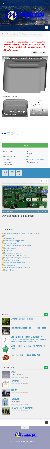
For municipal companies (12, 253)
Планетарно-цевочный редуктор (25, 355)
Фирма (14, 390)
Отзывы (14, 372)
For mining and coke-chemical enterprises (18, 246)
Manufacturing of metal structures (15, 255)
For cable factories (10, 248)
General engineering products (14, 241)
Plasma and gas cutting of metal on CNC (17, 263)
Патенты (15, 381)
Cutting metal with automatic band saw (17, 267)
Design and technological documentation (17, 258)
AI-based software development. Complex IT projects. (21, 233)
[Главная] (2, 34)
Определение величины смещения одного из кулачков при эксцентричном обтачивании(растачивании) (28, 339)
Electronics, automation (12, 236)
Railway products (10, 243)
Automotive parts (9, 238)
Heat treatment (9, 270)
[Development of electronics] (25, 197)
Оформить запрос (38, 52)
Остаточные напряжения (22, 319)
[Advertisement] (20, 292)
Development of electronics (18, 215)
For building (8, 250)
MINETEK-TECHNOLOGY (28, 441)
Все (46, 314)
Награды (15, 399)
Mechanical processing (12, 260)
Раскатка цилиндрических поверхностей (29, 328)
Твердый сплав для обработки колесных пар (15, 108)
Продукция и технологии (35, 159)
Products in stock (9, 265)
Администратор (10, 114)
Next (46, 181)
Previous (42, 181)
